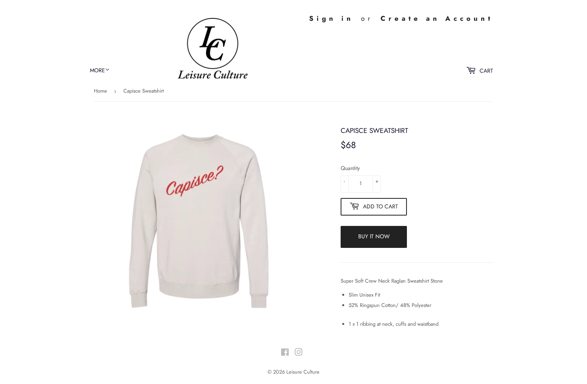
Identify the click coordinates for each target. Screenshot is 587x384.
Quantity (350, 168)
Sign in (331, 18)
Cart (485, 71)
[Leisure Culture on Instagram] (299, 353)
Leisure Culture (302, 372)
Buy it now (374, 236)
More (97, 70)
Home (100, 91)
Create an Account (437, 18)
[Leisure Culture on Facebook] (285, 353)
